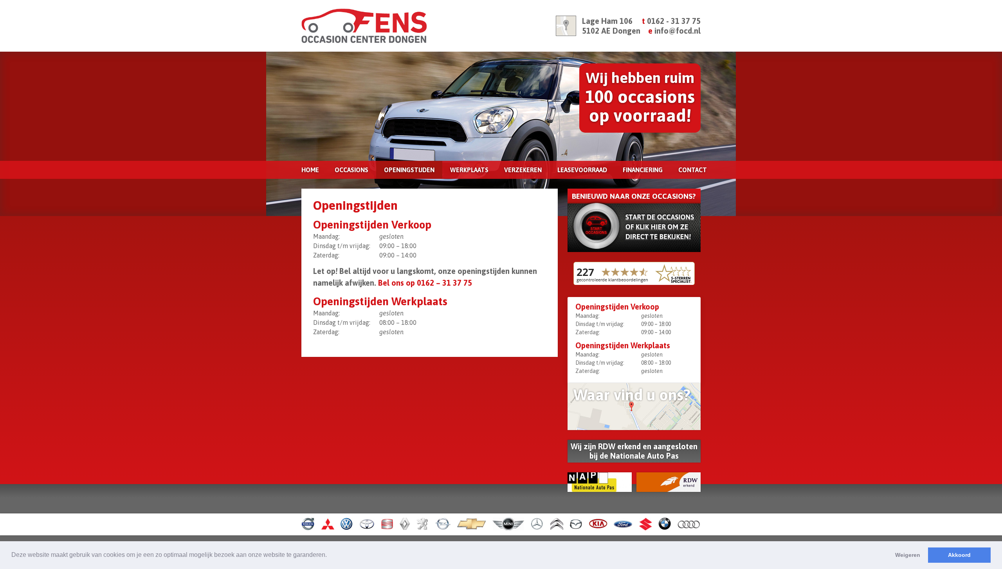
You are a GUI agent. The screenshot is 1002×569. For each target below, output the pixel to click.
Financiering (643, 169)
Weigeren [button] (907, 555)
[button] (329, 556)
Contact (692, 169)
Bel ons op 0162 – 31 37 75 (425, 282)
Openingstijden (409, 169)
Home (310, 169)
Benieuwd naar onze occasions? (634, 196)
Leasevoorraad (582, 169)
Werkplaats (469, 169)
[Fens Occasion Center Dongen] (399, 26)
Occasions (351, 169)
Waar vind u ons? (631, 394)
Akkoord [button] (959, 555)
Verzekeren (523, 169)
